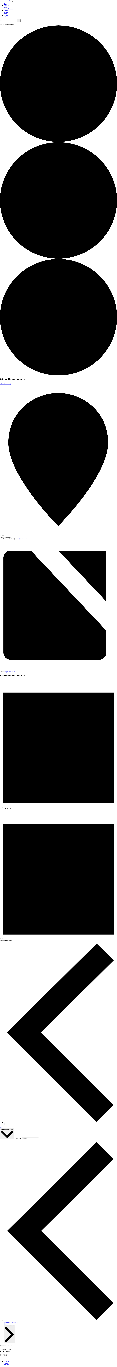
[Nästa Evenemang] (4, 1124)
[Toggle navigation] (12, 1)
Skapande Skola (8, 9)
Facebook (6, 1361)
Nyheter (6, 12)
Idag (1, 1127)
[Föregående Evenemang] (60, 1122)
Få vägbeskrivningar (21, 539)
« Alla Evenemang (5, 384)
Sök (5, 17)
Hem (5, 4)
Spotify (6, 1363)
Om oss (6, 13)
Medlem (6, 15)
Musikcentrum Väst (5, 1)
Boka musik (7, 5)
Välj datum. (18, 1138)
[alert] (58, 744)
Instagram (6, 1364)
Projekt (6, 10)
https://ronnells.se (10, 671)
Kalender (6, 7)
